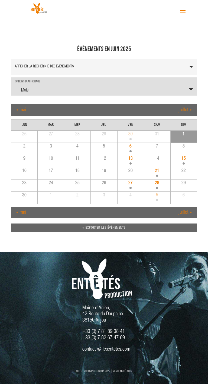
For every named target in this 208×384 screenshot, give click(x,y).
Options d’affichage (27, 81)
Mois (24, 91)
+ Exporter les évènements (104, 227)
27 (130, 183)
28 (157, 183)
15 (183, 159)
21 (157, 171)
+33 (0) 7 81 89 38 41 (103, 331)
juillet (185, 110)
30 (130, 134)
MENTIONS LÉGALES (122, 371)
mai (21, 110)
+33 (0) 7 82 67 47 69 (103, 338)
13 (130, 159)
